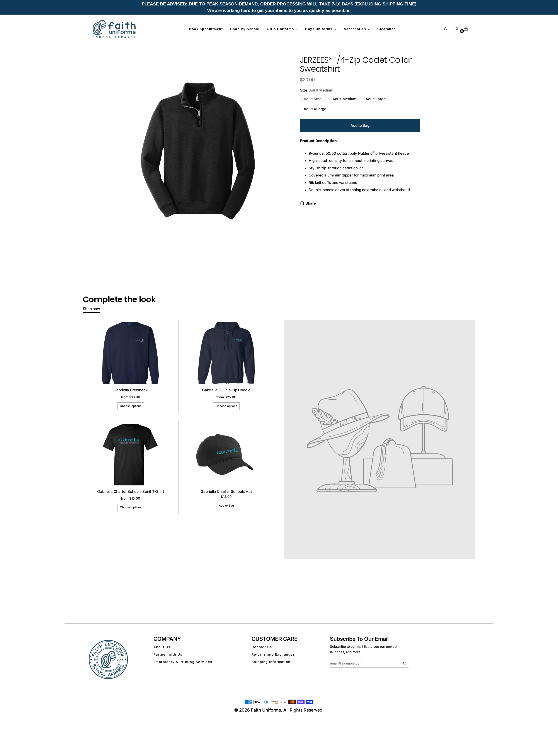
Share (311, 203)
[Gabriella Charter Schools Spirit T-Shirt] (131, 454)
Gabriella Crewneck (131, 390)
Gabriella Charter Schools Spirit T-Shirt (130, 491)
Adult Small (313, 99)
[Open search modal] (445, 29)
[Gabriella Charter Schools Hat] (226, 454)
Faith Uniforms (266, 710)
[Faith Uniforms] (114, 29)
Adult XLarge (315, 109)
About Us (161, 647)
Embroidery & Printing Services (182, 662)
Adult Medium (344, 99)
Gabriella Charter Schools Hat (226, 491)
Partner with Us (167, 654)
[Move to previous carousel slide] (461, 600)
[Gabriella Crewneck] (131, 353)
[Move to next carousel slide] (471, 599)
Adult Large (376, 99)
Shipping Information (271, 662)
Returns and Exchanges (273, 654)
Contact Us (262, 647)
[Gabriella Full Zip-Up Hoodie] (226, 353)
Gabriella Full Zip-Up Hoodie (226, 390)
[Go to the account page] (455, 29)
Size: (316, 90)
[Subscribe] (404, 663)
